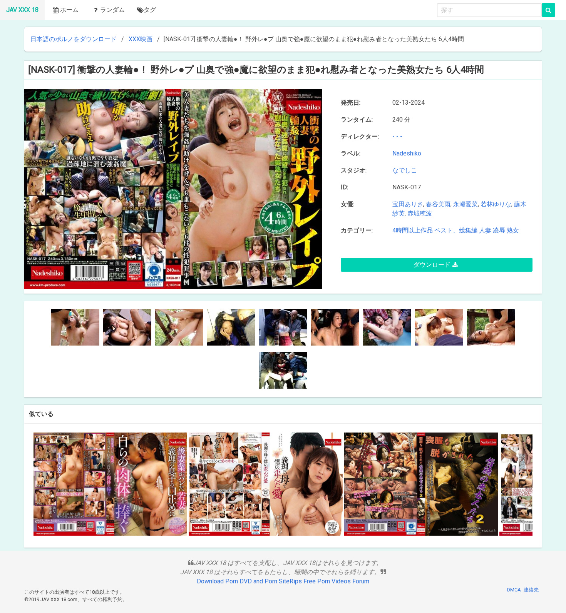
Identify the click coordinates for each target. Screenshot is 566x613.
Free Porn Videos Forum (336, 581)
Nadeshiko (408, 153)
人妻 (485, 230)
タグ (150, 9)
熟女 (513, 230)
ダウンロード (432, 264)
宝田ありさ (407, 204)
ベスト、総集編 (455, 230)
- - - (397, 136)
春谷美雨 (438, 204)
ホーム (69, 9)
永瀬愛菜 (465, 204)
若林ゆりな (496, 204)
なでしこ (406, 170)
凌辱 (499, 230)
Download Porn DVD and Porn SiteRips (249, 581)
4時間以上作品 (412, 230)
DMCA (514, 590)
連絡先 (531, 590)
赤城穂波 (419, 213)
